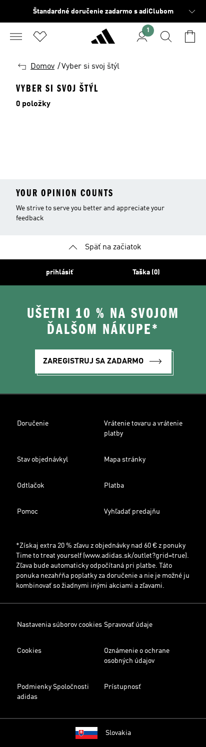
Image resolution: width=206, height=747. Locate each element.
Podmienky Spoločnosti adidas (53, 691)
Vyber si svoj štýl (91, 67)
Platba (114, 485)
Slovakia (118, 732)
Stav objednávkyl (42, 459)
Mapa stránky (125, 459)
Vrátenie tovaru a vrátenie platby (143, 428)
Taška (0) (146, 272)
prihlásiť (59, 272)
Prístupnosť (122, 686)
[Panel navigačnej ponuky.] (16, 37)
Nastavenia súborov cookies (59, 624)
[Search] (166, 37)
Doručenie (32, 423)
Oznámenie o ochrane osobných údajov (137, 655)
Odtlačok (30, 485)
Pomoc (27, 511)
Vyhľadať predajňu (132, 511)
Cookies (29, 650)
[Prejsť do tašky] (190, 37)
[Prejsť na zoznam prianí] (40, 37)
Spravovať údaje (128, 624)
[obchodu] (103, 41)
